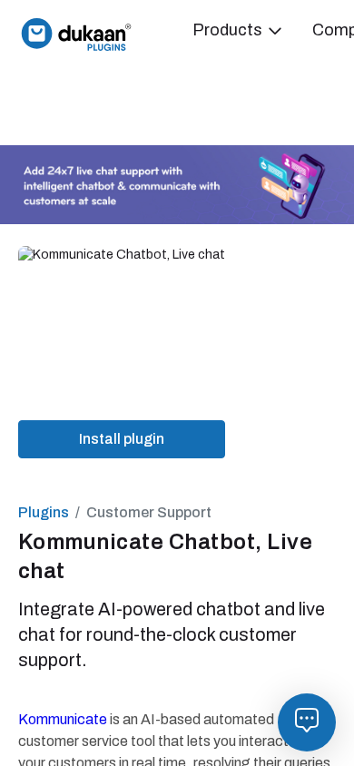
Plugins (43, 512)
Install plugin (121, 439)
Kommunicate (62, 719)
